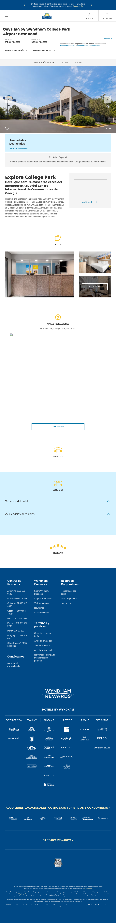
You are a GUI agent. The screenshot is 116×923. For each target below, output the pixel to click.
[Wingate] (49, 739)
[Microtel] (31, 748)
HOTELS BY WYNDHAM (58, 709)
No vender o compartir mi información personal (44, 658)
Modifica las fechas (68, 46)
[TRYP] (67, 730)
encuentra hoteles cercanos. (88, 46)
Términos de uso (42, 645)
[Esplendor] (67, 739)
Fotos (65, 62)
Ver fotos (95, 287)
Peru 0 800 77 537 (15, 631)
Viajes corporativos (43, 598)
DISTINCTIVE (102, 720)
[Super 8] (31, 739)
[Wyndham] (84, 730)
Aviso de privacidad (43, 641)
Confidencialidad (87, 888)
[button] (24, 5)
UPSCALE (84, 720)
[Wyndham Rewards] (58, 693)
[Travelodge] (31, 766)
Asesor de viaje (41, 612)
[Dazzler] (67, 748)
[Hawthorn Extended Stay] (14, 730)
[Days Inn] (31, 730)
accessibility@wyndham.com (22, 894)
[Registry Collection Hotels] (102, 730)
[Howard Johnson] (31, 757)
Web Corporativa (69, 598)
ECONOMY (32, 720)
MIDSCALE (49, 720)
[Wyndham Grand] (102, 748)
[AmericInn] (49, 757)
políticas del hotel (90, 202)
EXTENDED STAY (14, 720)
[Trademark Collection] (84, 739)
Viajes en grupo (41, 603)
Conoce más (78, 6)
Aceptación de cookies (44, 650)
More (77, 62)
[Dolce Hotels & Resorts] (102, 739)
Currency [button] (106, 38)
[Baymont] (49, 766)
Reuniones (39, 608)
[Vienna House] (67, 757)
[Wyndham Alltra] (67, 766)
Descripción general (44, 62)
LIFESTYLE (67, 720)
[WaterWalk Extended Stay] (14, 739)
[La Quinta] (49, 730)
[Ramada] (49, 776)
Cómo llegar (58, 427)
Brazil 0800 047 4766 (17, 598)
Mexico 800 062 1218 (17, 618)
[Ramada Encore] (49, 785)
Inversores (66, 603)
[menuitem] (6, 15)
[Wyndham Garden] (49, 748)
